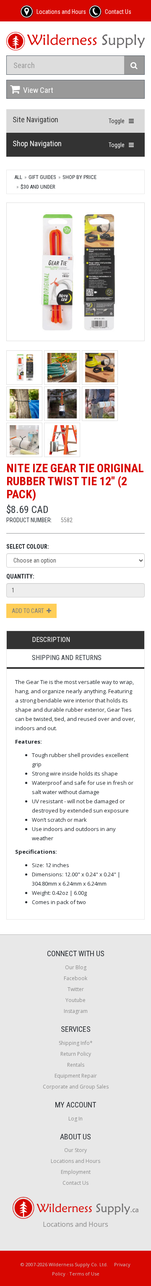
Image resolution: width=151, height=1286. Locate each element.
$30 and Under (38, 187)
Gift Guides (42, 177)
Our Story (75, 1150)
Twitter (76, 989)
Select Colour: (27, 546)
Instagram (76, 1011)
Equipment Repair (76, 1075)
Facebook (75, 978)
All (18, 177)
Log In (75, 1118)
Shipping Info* (76, 1043)
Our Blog (75, 967)
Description (51, 640)
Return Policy (75, 1053)
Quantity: (20, 576)
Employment (76, 1172)
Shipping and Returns (67, 658)
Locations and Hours (75, 1161)
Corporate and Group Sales (76, 1086)
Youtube (75, 1000)
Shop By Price (79, 177)
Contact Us (75, 1182)
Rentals (75, 1064)
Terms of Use (84, 1273)
